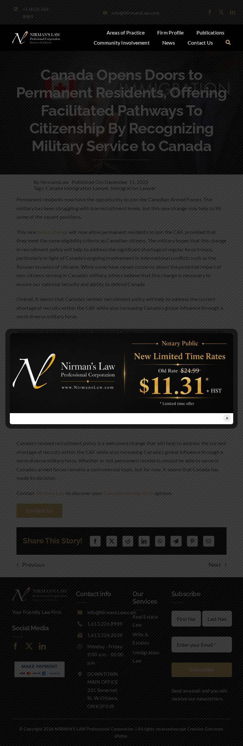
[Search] (228, 43)
